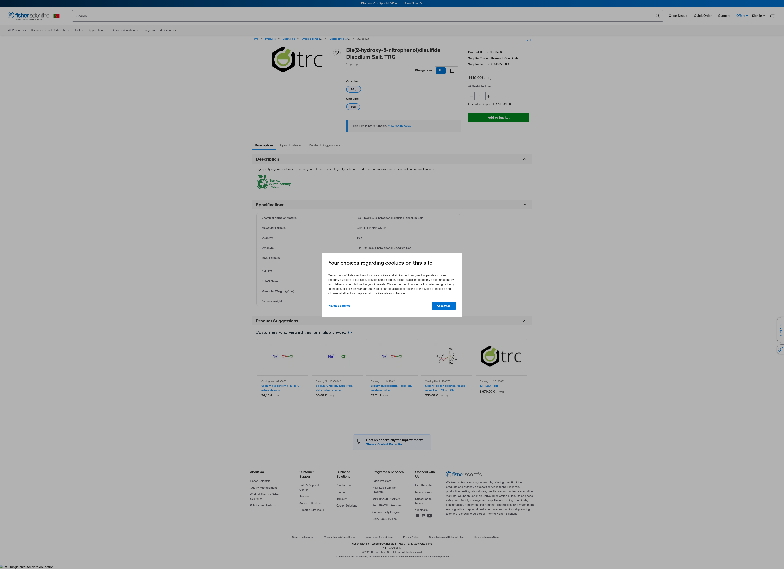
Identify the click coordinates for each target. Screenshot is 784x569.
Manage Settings (339, 305)
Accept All (444, 306)
